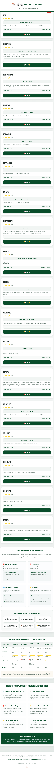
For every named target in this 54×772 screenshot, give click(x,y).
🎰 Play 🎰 (27, 34)
